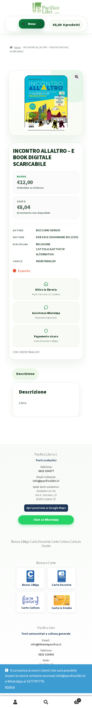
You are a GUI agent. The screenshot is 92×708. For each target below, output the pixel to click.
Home (17, 47)
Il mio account (15, 702)
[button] (76, 76)
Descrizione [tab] (25, 373)
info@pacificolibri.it (46, 481)
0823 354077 (46, 471)
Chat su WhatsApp (46, 520)
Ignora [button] (10, 687)
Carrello (70, 699)
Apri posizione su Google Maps (46, 508)
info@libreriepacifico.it (46, 644)
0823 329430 (46, 654)
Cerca (46, 702)
